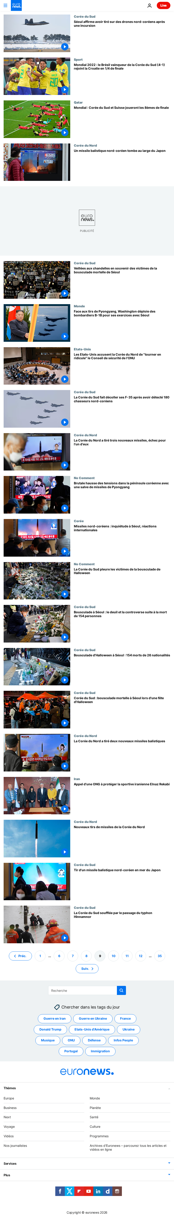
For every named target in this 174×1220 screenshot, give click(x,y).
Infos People (123, 1040)
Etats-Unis (82, 349)
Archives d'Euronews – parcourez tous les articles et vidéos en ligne (128, 1147)
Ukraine (129, 1029)
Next (7, 1117)
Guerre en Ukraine (93, 1018)
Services (10, 1163)
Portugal (71, 1051)
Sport (78, 59)
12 (141, 956)
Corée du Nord (85, 145)
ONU (71, 1040)
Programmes (99, 1136)
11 (127, 956)
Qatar (78, 102)
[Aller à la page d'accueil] (16, 5)
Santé (94, 1117)
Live (163, 5)
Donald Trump (50, 1029)
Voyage (9, 1126)
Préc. (22, 956)
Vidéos (9, 1136)
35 (160, 956)
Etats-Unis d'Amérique (92, 1029)
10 (114, 956)
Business (10, 1107)
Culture (95, 1126)
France (125, 1018)
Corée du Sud (84, 16)
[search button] (121, 990)
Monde (79, 306)
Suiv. (85, 968)
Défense (94, 1040)
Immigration (100, 1051)
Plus (7, 1175)
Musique (48, 1040)
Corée (79, 521)
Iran (77, 779)
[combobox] (87, 990)
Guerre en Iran (55, 1018)
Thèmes (10, 1088)
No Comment (84, 478)
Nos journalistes (15, 1145)
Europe (9, 1098)
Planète (95, 1107)
